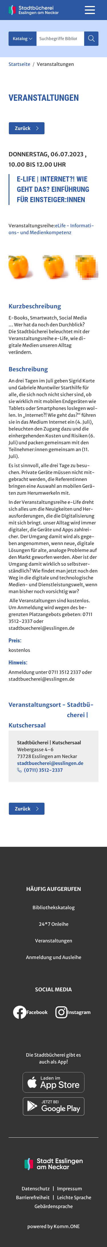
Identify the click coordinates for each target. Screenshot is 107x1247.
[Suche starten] (91, 38)
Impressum (69, 1188)
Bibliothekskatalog (54, 907)
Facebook (37, 1012)
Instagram (79, 1012)
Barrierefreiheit (33, 1197)
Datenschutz (36, 1188)
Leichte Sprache (74, 1197)
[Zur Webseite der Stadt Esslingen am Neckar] (54, 1163)
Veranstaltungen (53, 941)
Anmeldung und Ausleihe (53, 957)
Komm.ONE (67, 1226)
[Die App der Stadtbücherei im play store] (53, 1106)
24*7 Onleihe (53, 924)
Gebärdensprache (54, 1206)
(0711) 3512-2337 (43, 770)
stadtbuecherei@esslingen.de (50, 763)
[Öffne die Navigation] (89, 10)
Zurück (23, 128)
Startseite (19, 64)
